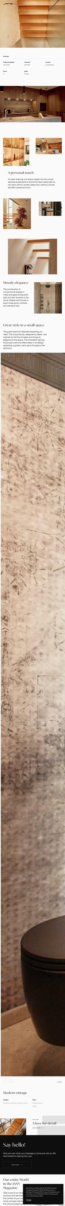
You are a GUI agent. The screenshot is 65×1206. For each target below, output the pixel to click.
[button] (11, 1181)
